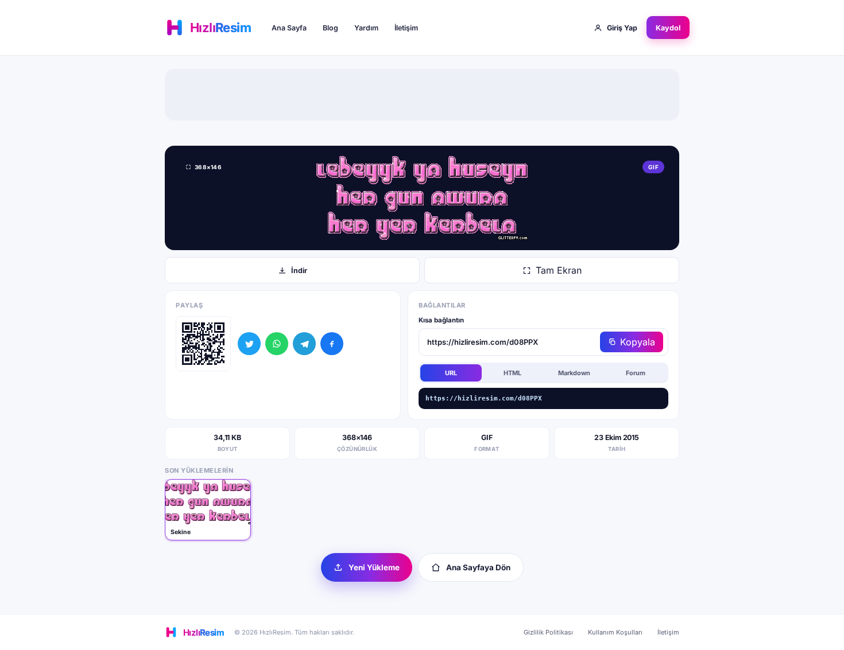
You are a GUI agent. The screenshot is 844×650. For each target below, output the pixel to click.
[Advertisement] (422, 94)
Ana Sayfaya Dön (478, 567)
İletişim (406, 28)
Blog (330, 28)
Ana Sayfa (289, 28)
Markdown (574, 373)
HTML (512, 373)
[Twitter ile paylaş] (249, 343)
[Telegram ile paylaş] (304, 343)
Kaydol (668, 28)
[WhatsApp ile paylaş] (276, 343)
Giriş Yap (622, 28)
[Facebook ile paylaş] (331, 343)
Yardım (366, 28)
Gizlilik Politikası (548, 632)
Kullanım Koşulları (615, 632)
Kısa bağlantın (441, 320)
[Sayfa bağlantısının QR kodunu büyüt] (203, 343)
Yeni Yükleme (374, 567)
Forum (635, 373)
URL (451, 373)
